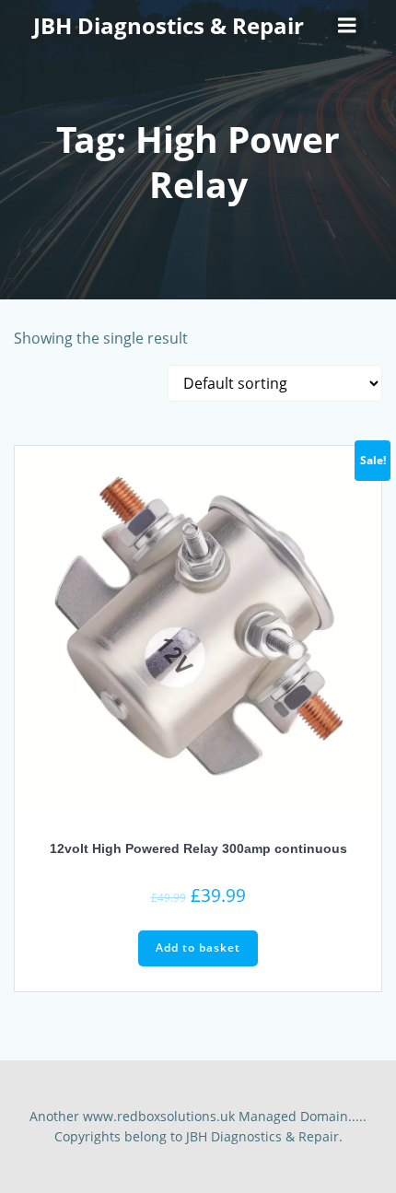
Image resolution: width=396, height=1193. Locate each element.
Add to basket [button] (198, 947)
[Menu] (347, 25)
